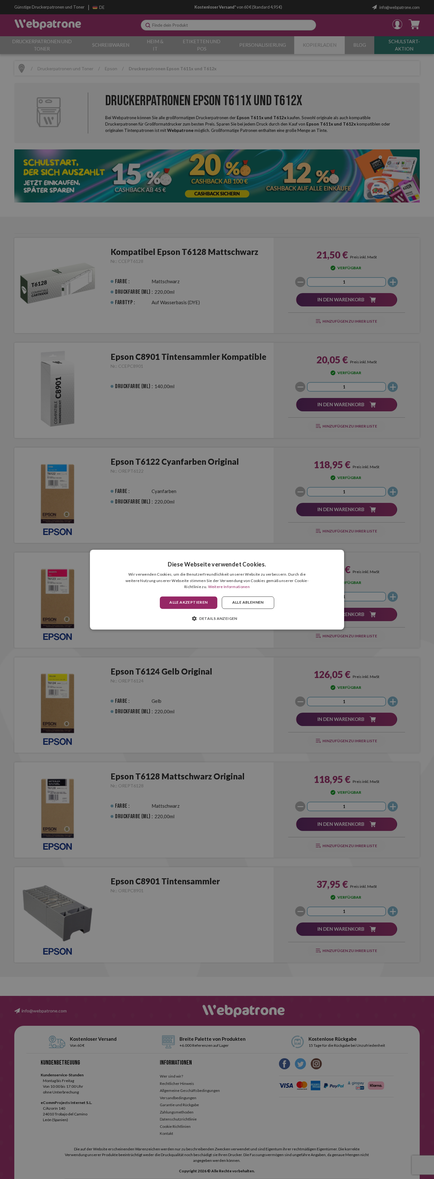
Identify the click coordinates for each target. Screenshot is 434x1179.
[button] (217, 618)
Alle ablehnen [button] (248, 602)
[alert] (217, 589)
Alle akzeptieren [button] (188, 602)
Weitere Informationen (229, 587)
